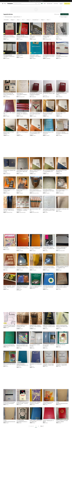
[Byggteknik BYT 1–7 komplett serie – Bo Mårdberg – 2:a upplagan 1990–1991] (23, 202)
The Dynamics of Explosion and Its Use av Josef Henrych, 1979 (36, 113)
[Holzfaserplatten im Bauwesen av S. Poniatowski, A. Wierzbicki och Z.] (9, 259)
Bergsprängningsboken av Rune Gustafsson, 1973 (9, 190)
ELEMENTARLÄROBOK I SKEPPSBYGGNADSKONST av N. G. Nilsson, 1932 (22, 365)
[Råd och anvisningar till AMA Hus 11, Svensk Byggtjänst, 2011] (49, 163)
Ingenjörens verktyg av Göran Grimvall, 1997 (48, 133)
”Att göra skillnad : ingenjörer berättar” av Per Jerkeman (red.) (49, 248)
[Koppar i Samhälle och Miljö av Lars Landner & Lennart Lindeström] (62, 279)
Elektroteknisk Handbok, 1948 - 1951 (35, 210)
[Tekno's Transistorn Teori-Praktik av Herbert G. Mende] (62, 413)
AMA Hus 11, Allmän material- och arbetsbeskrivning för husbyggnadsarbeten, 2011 (35, 171)
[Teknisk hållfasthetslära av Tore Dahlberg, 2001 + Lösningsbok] (23, 279)
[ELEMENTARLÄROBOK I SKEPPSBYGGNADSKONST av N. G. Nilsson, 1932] (23, 357)
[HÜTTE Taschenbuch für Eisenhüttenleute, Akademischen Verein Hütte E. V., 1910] (36, 182)
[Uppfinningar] (9, 240)
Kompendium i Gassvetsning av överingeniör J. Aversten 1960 (48, 365)
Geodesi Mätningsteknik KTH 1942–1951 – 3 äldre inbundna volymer (8, 210)
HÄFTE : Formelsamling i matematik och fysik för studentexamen (36, 248)
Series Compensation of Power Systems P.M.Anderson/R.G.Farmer (23, 248)
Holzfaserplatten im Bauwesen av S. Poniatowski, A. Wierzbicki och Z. (9, 267)
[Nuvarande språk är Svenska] (42, 4)
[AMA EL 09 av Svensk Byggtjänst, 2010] (23, 125)
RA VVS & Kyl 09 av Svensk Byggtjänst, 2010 (61, 113)
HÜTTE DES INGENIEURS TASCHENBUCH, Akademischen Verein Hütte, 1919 (8, 56)
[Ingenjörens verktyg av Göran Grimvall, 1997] (49, 125)
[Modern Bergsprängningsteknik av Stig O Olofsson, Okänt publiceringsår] (62, 182)
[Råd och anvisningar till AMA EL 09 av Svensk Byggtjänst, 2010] (36, 125)
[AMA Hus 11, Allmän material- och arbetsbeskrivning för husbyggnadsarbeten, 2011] (36, 163)
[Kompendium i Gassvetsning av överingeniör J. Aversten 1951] (62, 357)
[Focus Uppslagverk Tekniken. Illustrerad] (36, 337)
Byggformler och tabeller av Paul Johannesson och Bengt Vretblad (49, 326)
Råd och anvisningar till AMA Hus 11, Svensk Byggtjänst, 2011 (48, 171)
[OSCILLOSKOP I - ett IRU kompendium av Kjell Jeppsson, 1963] (36, 48)
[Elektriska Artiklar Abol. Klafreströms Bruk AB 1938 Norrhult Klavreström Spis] (23, 29)
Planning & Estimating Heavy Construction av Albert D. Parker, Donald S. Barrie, (22, 267)
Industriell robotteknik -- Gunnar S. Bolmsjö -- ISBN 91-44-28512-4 (9, 287)
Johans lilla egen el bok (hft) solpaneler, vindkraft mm (48, 403)
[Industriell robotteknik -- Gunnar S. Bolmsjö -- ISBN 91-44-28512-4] (9, 279)
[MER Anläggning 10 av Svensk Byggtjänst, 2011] (62, 163)
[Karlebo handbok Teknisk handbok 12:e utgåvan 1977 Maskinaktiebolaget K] (36, 413)
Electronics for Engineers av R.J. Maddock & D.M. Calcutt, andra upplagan (22, 345)
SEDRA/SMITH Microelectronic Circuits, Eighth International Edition (48, 287)
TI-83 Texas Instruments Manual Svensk (61, 36)
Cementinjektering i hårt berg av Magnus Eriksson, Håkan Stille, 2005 (22, 171)
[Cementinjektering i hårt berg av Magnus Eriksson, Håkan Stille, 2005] (23, 163)
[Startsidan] (10, 4)
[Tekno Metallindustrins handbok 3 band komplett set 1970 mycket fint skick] (49, 48)
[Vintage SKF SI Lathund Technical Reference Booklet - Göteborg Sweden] (23, 395)
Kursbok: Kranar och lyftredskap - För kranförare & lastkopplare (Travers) (9, 403)
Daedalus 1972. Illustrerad (60, 344)
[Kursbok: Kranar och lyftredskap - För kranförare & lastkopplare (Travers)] (9, 395)
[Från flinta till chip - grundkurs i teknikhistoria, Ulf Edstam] (36, 395)
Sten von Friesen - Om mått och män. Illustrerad (48, 345)
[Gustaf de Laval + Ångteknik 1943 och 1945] (9, 163)
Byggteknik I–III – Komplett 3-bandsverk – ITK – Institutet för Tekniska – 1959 (22, 113)
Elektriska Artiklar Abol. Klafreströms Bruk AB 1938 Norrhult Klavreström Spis (23, 36)
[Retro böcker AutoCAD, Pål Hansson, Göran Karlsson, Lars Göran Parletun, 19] (9, 86)
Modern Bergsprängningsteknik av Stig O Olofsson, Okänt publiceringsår (62, 190)
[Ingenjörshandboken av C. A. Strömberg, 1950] (49, 29)
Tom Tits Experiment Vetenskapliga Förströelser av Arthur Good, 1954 (22, 421)
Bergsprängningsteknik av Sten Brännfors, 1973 (22, 190)
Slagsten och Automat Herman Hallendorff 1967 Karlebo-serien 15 (62, 326)
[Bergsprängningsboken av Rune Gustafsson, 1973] (9, 182)
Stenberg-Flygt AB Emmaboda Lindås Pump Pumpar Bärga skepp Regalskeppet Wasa (9, 345)
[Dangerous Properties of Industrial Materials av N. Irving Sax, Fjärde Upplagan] (36, 259)
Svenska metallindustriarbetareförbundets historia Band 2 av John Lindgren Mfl (9, 421)
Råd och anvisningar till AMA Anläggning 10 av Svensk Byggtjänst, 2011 (48, 113)
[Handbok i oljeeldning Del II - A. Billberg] (49, 413)
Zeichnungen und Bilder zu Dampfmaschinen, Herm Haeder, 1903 (48, 190)
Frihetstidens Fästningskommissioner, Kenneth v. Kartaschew (62, 56)
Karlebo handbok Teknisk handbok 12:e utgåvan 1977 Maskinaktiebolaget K (36, 421)
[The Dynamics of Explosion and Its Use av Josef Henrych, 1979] (36, 105)
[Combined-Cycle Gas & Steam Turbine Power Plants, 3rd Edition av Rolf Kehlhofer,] (49, 259)
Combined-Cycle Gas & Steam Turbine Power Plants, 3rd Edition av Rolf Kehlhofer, (49, 267)
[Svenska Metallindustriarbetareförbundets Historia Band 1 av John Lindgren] (62, 395)
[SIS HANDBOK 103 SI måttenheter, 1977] (36, 357)
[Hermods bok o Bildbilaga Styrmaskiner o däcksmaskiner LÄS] (62, 125)
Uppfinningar (5, 247)
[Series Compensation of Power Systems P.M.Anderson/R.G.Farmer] (23, 240)
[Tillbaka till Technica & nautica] (4, 17)
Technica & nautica (8, 16)
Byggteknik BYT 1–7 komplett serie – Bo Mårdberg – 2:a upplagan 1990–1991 (23, 210)
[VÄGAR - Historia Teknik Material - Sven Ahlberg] (36, 29)
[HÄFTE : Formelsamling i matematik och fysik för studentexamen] (36, 240)
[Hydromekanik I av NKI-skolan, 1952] (62, 202)
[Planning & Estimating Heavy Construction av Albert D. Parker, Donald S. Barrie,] (23, 259)
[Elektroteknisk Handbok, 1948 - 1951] (36, 202)
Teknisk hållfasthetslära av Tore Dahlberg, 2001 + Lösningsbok (22, 287)
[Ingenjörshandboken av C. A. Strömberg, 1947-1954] (23, 318)
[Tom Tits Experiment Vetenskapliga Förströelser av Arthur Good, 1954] (23, 413)
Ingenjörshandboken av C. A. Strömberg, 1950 (48, 36)
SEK (45, 3)
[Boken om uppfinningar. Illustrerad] (9, 357)
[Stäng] (71, 1)
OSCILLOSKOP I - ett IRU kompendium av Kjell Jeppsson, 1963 (35, 56)
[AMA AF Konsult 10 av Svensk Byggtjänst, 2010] (9, 125)
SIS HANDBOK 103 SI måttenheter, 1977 (36, 365)
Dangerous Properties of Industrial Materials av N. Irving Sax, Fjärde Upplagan (36, 267)
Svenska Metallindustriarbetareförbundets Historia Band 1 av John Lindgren (62, 403)
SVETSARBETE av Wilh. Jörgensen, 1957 (9, 113)
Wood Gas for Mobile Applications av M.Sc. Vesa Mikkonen (36, 287)
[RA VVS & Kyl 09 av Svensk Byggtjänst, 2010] (62, 105)
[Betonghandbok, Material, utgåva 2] (49, 86)
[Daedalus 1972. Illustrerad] (62, 337)
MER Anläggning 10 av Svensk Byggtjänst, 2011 (61, 171)
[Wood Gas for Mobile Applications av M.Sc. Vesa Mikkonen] (36, 279)
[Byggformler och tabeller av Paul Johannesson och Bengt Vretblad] (49, 318)
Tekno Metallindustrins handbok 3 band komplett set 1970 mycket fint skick (49, 56)
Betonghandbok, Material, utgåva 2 (49, 94)
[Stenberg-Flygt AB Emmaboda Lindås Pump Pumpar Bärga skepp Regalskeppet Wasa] (9, 337)
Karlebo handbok (20, 55)
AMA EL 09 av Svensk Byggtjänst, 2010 (22, 133)
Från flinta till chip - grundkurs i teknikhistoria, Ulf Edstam (35, 403)
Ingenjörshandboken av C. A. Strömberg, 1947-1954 (22, 326)
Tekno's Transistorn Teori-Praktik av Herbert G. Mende (62, 421)
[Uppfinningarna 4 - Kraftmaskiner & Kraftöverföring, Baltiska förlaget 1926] (49, 202)
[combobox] (25, 3)
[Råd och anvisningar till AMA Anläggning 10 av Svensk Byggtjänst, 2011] (49, 105)
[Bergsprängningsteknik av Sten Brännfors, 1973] (23, 182)
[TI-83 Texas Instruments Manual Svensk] (62, 29)
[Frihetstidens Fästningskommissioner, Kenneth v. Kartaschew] (62, 48)
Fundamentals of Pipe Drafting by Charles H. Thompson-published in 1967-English (9, 326)
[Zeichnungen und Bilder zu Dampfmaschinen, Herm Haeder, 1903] (49, 182)
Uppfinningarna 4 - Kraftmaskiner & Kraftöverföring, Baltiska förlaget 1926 (49, 210)
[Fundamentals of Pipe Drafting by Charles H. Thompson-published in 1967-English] (9, 318)
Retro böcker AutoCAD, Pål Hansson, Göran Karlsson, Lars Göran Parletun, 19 (8, 94)
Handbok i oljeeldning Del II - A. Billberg (48, 421)
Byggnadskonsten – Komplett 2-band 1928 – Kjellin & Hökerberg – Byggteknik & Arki (36, 326)
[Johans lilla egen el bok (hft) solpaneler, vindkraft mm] (49, 395)
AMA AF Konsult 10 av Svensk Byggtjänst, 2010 (8, 133)
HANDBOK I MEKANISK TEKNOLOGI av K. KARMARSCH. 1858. (62, 267)
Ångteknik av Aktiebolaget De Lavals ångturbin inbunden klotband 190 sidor (61, 248)
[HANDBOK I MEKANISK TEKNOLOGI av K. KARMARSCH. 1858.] (62, 259)
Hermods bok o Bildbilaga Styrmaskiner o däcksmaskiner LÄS (62, 133)
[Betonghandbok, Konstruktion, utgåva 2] (62, 86)
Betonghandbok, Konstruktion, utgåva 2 (61, 94)
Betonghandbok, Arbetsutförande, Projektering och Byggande (36, 94)
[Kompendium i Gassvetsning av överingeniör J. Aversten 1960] (49, 357)
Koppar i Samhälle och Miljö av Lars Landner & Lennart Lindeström (62, 287)
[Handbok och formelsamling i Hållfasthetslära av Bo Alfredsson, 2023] (9, 29)
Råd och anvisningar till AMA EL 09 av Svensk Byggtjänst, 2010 (36, 133)
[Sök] (36, 3)
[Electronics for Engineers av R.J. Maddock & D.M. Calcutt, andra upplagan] (23, 337)
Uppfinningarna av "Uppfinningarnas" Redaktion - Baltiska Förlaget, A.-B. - (22, 94)
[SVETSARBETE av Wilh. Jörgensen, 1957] (9, 105)
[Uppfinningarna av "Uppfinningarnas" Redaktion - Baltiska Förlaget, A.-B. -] (23, 86)
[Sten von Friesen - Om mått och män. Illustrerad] (49, 337)
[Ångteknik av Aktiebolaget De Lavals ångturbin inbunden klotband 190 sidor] (62, 240)
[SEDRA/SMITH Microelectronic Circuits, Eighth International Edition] (49, 279)
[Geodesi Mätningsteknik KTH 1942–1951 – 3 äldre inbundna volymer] (9, 202)
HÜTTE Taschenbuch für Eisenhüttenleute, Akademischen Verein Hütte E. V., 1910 (35, 190)
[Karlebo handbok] (23, 48)
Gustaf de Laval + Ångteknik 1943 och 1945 (9, 171)
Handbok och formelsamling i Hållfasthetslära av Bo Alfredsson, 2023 (9, 36)
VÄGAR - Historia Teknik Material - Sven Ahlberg (36, 36)
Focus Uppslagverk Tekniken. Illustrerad (35, 345)
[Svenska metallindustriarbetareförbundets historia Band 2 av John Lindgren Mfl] (9, 413)
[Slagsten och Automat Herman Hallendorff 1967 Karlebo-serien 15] (62, 318)
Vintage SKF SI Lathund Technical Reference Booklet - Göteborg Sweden (22, 403)
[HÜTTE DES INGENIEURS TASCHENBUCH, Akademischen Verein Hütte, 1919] (9, 48)
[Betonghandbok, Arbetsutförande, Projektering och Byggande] (36, 86)
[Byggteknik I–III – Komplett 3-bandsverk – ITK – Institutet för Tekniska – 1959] (23, 105)
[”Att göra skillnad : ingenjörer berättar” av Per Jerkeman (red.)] (49, 240)
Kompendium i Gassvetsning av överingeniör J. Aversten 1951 (61, 365)
